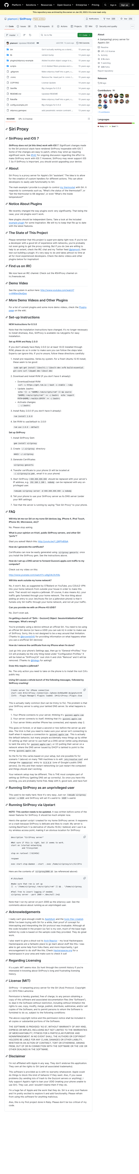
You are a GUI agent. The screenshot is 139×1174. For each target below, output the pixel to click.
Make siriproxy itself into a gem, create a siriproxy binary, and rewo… (72, 71)
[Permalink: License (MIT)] (7, 981)
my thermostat (67, 187)
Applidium (50, 919)
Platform (16, 5)
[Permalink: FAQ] (7, 512)
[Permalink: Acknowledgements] (7, 912)
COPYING (14, 83)
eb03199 (59, 43)
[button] (85, 690)
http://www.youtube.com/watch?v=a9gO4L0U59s (34, 575)
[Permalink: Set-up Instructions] (7, 317)
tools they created (73, 919)
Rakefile (13, 99)
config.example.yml (19, 105)
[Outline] (88, 119)
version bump (48, 55)
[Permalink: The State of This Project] (7, 233)
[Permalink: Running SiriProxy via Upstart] (7, 805)
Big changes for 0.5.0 (51, 88)
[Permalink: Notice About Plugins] (7, 204)
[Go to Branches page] (24, 35)
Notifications (94, 19)
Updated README (27, 43)
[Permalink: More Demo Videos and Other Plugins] (7, 300)
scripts (13, 66)
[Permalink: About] (7, 168)
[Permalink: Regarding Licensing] (7, 960)
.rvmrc (13, 77)
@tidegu (35, 660)
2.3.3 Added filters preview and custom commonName (66, 66)
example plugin (16, 222)
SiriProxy (25, 19)
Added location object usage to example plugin (63, 60)
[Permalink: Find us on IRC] (7, 266)
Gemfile (13, 88)
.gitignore (14, 71)
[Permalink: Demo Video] (7, 283)
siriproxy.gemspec (18, 110)
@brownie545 (27, 636)
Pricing (95, 5)
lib (11, 55)
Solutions (31, 5)
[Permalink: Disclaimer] (7, 1056)
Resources (46, 5)
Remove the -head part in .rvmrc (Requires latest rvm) (66, 77)
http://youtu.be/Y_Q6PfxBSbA (53, 541)
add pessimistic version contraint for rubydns (62, 110)
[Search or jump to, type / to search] (104, 5)
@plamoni (74, 249)
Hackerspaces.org (62, 950)
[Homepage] (6, 5)
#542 (33, 155)
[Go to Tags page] (30, 35)
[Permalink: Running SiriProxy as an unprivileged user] (7, 788)
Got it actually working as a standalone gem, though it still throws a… (72, 49)
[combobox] (59, 35)
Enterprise (81, 5)
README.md (15, 94)
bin (11, 49)
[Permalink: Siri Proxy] (7, 129)
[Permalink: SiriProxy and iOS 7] (7, 138)
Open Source (64, 5)
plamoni (13, 19)
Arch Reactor (50, 940)
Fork (111, 19)
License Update (49, 83)
